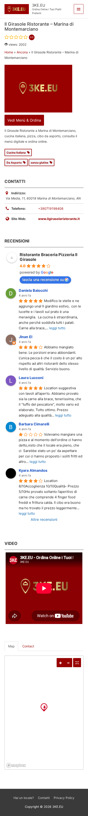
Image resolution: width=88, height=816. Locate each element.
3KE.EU (38, 5)
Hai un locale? (24, 798)
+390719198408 (50, 208)
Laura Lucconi (31, 377)
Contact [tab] (28, 646)
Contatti (44, 798)
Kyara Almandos (33, 470)
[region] (44, 712)
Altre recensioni (44, 519)
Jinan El (25, 336)
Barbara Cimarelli (34, 424)
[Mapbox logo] (16, 765)
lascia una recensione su (43, 279)
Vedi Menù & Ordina (24, 120)
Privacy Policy (64, 798)
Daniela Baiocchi (33, 290)
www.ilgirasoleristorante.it (59, 219)
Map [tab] (11, 646)
